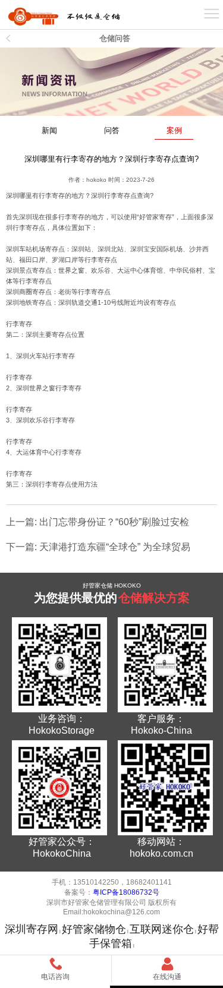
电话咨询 (55, 977)
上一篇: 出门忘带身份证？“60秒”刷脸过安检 (97, 522)
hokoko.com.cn (161, 853)
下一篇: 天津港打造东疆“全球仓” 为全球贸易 (98, 547)
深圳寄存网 (31, 929)
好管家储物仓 (94, 929)
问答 (112, 130)
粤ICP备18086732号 (126, 892)
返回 (9, 39)
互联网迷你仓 (162, 929)
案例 (174, 130)
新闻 (49, 130)
